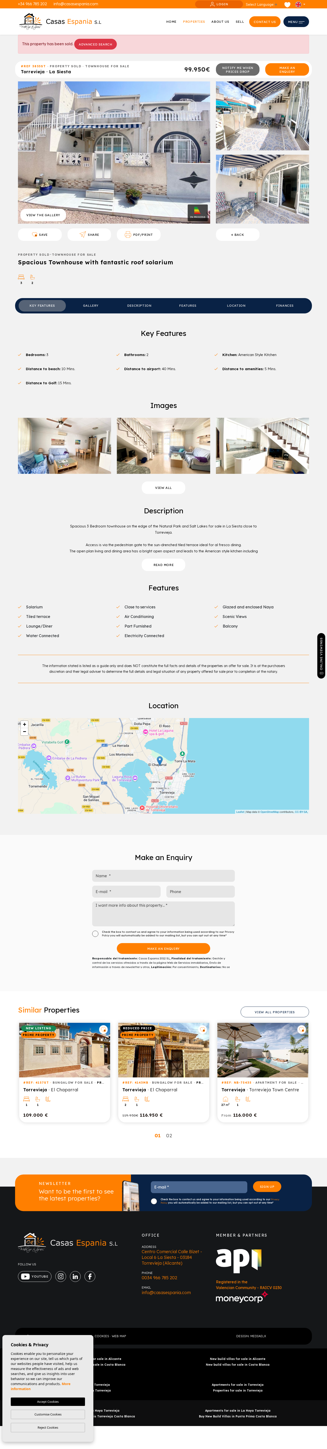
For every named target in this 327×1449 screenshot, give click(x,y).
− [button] (24, 732)
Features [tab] (187, 305)
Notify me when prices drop (237, 70)
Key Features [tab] (42, 305)
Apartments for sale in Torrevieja (238, 1385)
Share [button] (93, 235)
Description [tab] (139, 305)
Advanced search (95, 44)
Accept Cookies (48, 1401)
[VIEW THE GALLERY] (114, 152)
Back (239, 235)
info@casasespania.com (76, 3)
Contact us (265, 22)
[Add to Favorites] (103, 1029)
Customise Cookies (48, 1414)
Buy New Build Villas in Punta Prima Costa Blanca (238, 1416)
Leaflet (240, 812)
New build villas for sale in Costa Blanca (238, 1364)
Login (222, 4)
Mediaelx (258, 1336)
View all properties (275, 1012)
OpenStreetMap (269, 812)
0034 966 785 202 (159, 1277)
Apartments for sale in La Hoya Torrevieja (238, 1410)
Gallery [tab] (91, 305)
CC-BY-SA (301, 812)
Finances (284, 305)
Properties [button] (194, 21)
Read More (163, 565)
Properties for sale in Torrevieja (238, 1390)
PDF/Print (143, 235)
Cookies (102, 1336)
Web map (119, 1336)
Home (171, 21)
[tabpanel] (64, 1072)
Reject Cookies (48, 1427)
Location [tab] (236, 305)
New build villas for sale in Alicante (237, 1359)
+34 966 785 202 (32, 3)
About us (220, 21)
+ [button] (24, 724)
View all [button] (163, 488)
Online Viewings (321, 654)
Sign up (267, 1187)
